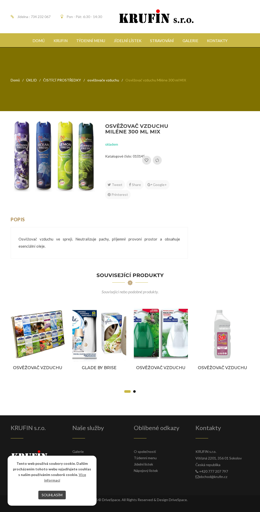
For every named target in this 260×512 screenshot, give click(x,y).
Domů (15, 80)
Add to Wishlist (146, 160)
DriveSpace (111, 500)
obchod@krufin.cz (213, 476)
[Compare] (157, 160)
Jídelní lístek (143, 464)
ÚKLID (31, 80)
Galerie (78, 451)
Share (136, 184)
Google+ (159, 184)
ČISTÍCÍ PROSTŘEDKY (62, 80)
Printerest (119, 194)
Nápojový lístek (146, 470)
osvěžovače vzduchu (103, 80)
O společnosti (145, 451)
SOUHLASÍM (52, 495)
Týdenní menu (145, 458)
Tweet (116, 184)
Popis (18, 219)
